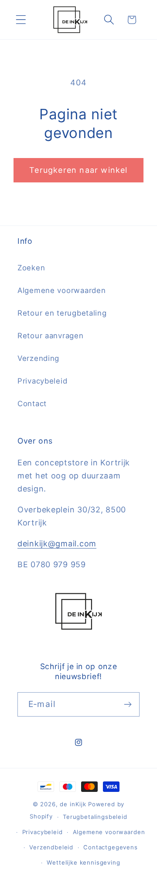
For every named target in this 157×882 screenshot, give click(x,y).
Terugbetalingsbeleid (95, 816)
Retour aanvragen (50, 335)
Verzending (38, 358)
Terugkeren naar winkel (78, 170)
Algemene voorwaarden (61, 290)
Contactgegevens (110, 847)
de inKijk (73, 804)
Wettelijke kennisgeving (83, 862)
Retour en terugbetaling (62, 313)
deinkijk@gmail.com (56, 543)
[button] (21, 19)
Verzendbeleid (51, 847)
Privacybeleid (42, 381)
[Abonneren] (127, 704)
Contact (32, 403)
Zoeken (31, 267)
